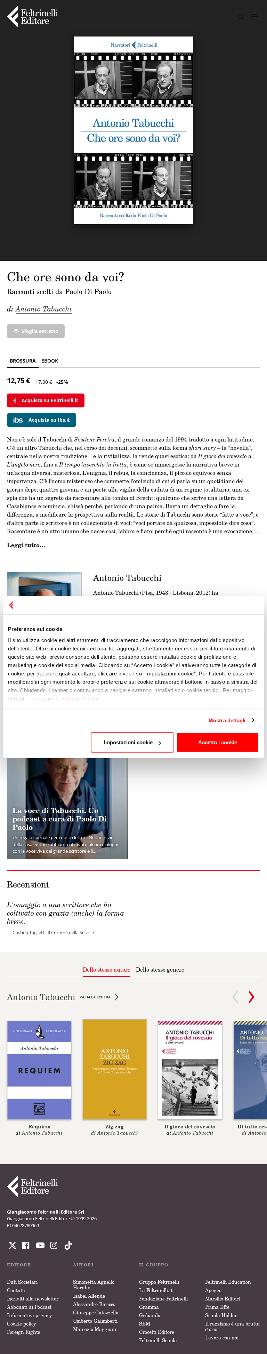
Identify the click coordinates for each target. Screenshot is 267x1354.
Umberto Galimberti (95, 1320)
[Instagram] (67, 1245)
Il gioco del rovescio (190, 1126)
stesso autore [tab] (106, 969)
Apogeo (213, 1290)
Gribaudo (149, 1315)
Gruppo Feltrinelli (159, 1282)
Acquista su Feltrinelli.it (50, 400)
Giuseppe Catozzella (96, 1312)
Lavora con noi (221, 1337)
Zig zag (114, 1126)
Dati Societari (22, 1282)
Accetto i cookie (217, 742)
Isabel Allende (89, 1295)
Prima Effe (217, 1307)
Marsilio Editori (222, 1298)
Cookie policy (21, 1323)
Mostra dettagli (227, 720)
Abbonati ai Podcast (29, 1307)
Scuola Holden (221, 1315)
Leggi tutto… (26, 545)
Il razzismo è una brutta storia (232, 1326)
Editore (19, 1265)
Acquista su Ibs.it (49, 419)
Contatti (16, 1290)
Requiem (39, 1126)
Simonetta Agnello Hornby (93, 1284)
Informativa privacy (29, 1315)
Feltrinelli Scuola (158, 1340)
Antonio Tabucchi (44, 308)
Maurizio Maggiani (94, 1329)
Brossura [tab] (23, 360)
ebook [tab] (49, 360)
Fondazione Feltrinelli (163, 1298)
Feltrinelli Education (228, 1282)
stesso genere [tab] (160, 969)
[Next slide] (251, 997)
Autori (83, 1265)
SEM (144, 1323)
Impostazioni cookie (128, 742)
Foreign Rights (23, 1332)
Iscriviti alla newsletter (32, 1298)
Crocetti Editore (156, 1332)
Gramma (149, 1307)
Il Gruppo (153, 1265)
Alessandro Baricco (94, 1304)
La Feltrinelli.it (155, 1290)
